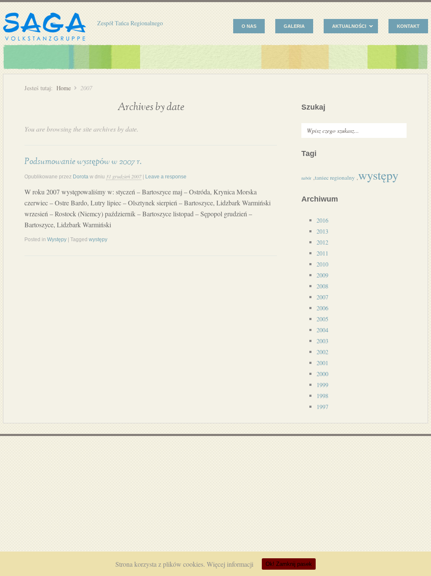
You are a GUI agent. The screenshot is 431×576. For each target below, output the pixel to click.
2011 (322, 253)
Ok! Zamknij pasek (289, 564)
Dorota (80, 177)
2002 (322, 352)
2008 (322, 286)
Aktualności (345, 27)
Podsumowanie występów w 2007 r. (82, 161)
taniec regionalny (335, 177)
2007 (322, 297)
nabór (306, 178)
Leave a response (165, 177)
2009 (322, 275)
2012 (322, 242)
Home (63, 88)
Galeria (294, 26)
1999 (322, 385)
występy (98, 239)
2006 (322, 308)
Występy (57, 239)
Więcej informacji (230, 564)
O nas (249, 26)
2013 (322, 231)
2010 (322, 264)
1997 (322, 407)
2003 (322, 341)
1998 (322, 396)
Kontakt (408, 26)
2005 (322, 319)
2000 (322, 374)
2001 (322, 363)
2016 (322, 220)
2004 (322, 330)
